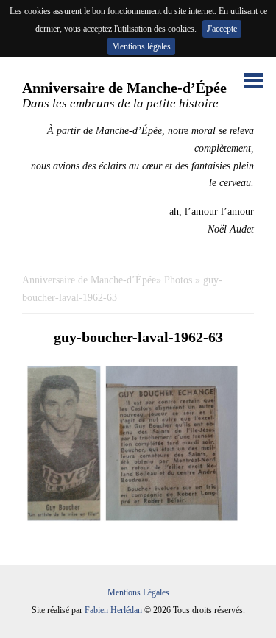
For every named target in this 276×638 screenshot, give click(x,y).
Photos (178, 280)
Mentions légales (141, 46)
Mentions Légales (138, 592)
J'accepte (222, 29)
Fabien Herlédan (113, 610)
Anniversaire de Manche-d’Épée (89, 280)
